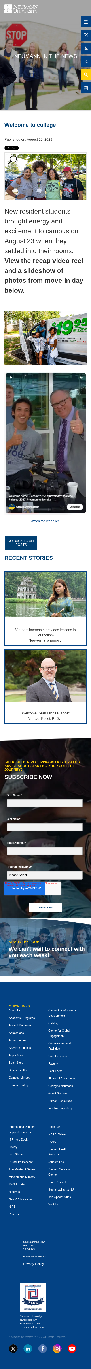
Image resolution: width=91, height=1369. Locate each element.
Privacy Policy (33, 1264)
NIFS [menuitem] (12, 1206)
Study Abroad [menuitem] (57, 1182)
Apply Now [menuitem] (16, 1055)
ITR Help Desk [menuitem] (18, 1139)
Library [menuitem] (13, 1147)
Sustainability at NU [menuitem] (61, 1189)
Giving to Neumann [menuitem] (60, 1086)
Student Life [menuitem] (56, 1162)
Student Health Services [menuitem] (57, 1152)
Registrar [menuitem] (54, 1126)
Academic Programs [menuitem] (22, 1018)
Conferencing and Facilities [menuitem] (59, 1046)
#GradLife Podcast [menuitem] (21, 1162)
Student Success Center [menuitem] (59, 1172)
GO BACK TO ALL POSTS (21, 543)
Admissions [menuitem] (16, 1032)
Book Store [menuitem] (16, 1062)
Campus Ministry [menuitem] (19, 1077)
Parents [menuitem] (14, 1214)
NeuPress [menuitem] (15, 1191)
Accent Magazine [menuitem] (20, 1025)
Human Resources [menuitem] (60, 1101)
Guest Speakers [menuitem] (58, 1093)
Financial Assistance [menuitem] (61, 1078)
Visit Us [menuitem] (53, 1204)
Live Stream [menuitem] (16, 1154)
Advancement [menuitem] (18, 1040)
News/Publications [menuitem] (20, 1199)
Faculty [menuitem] (53, 1063)
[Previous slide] (10, 339)
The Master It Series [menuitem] (22, 1169)
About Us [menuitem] (15, 1010)
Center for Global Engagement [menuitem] (59, 1033)
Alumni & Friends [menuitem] (20, 1047)
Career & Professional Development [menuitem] (62, 1013)
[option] (45, 525)
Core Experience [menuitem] (59, 1056)
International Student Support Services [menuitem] (22, 1129)
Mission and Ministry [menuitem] (22, 1176)
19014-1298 (29, 1249)
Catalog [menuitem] (53, 1023)
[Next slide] (81, 339)
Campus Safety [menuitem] (19, 1085)
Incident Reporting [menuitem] (60, 1108)
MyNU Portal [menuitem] (17, 1184)
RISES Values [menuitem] (57, 1134)
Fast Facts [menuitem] (55, 1071)
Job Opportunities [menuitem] (59, 1197)
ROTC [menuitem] (52, 1141)
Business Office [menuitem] (19, 1070)
